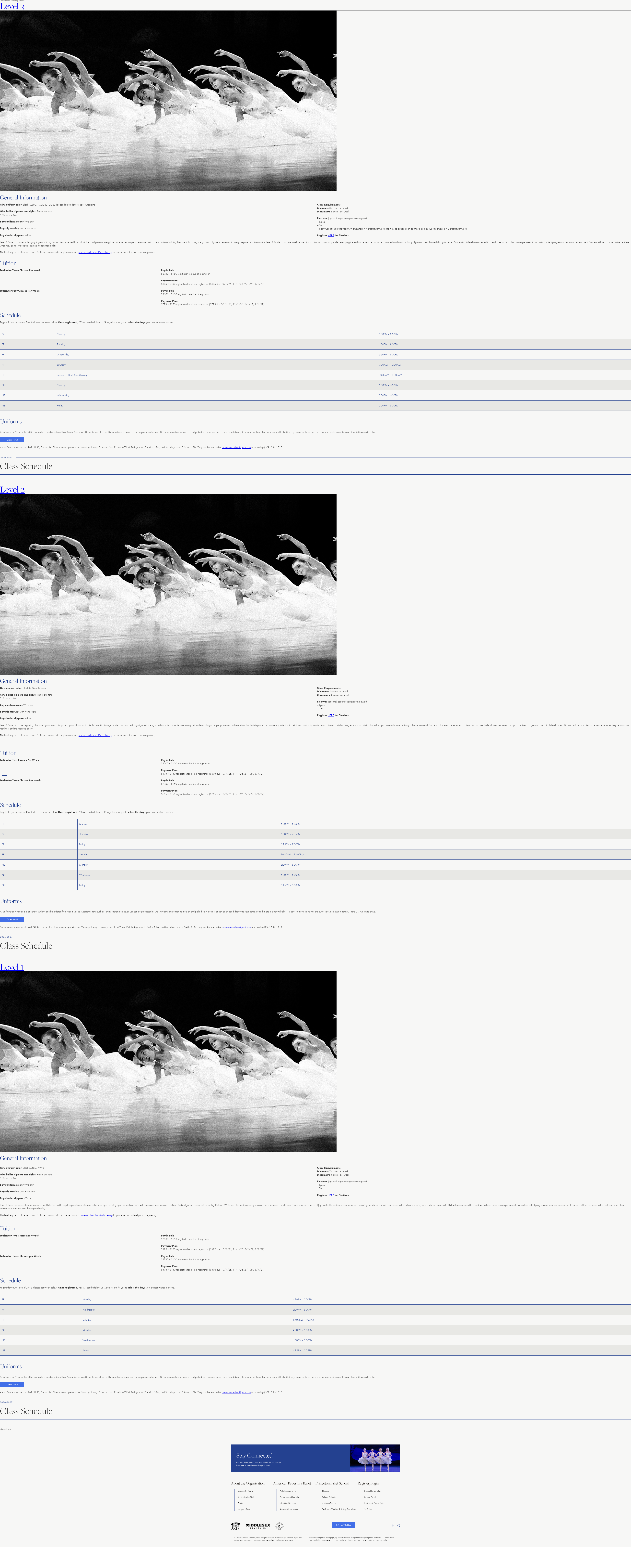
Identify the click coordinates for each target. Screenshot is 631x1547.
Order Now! (12, 439)
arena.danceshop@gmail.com (236, 447)
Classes (325, 1490)
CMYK (290, 1540)
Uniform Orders (329, 1503)
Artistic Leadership (288, 1490)
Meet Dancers (288, 1503)
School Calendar (329, 1496)
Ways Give (244, 1509)
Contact (241, 1503)
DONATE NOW (343, 1524)
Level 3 (12, 6)
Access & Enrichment (289, 1509)
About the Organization (248, 1483)
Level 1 (12, 967)
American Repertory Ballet (292, 1483)
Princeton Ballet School (332, 1483)
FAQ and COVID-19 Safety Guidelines (339, 1509)
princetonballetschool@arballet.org (95, 252)
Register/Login (368, 1483)
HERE (331, 235)
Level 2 (12, 489)
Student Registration (372, 1490)
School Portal (370, 1496)
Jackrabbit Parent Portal (374, 1503)
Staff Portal (369, 1509)
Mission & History (245, 1490)
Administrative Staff (246, 1496)
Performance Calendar (289, 1496)
